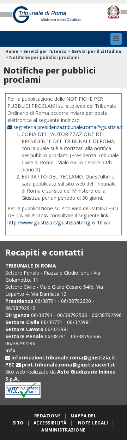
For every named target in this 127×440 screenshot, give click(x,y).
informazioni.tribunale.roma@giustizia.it (63, 357)
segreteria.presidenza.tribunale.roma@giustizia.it (68, 127)
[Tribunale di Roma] (53, 17)
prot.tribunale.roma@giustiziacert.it (68, 364)
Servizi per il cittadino (96, 51)
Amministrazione (63, 430)
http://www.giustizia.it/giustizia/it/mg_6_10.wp (58, 222)
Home (11, 51)
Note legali (93, 423)
